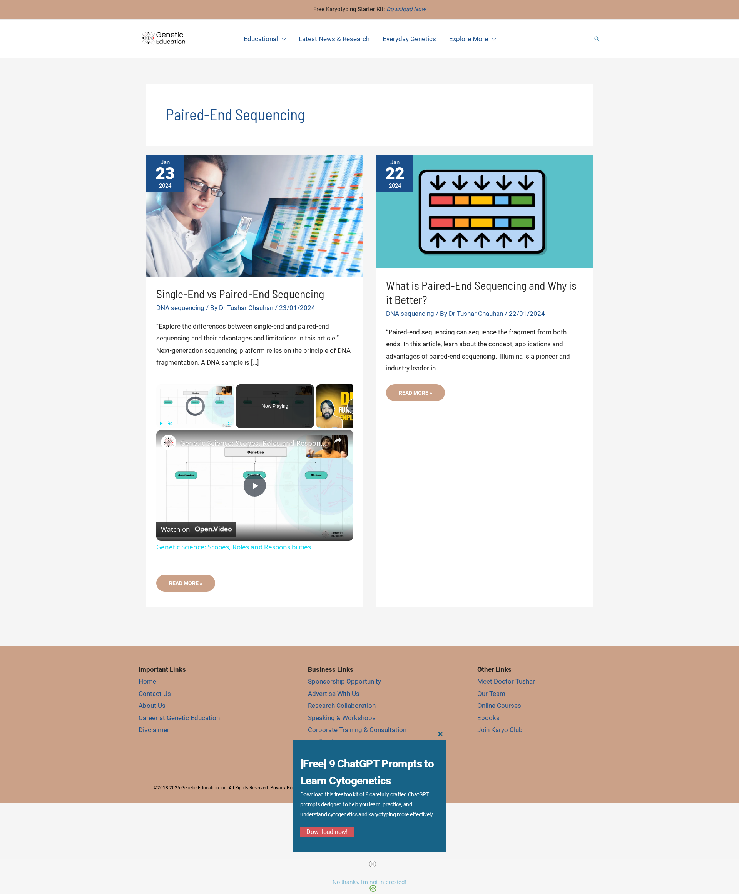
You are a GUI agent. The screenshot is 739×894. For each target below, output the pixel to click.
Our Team (491, 693)
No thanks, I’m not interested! (369, 882)
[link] (168, 442)
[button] (597, 38)
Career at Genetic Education (179, 718)
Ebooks (488, 718)
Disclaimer (154, 730)
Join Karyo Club (500, 730)
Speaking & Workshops (342, 718)
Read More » (185, 586)
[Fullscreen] (229, 423)
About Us (152, 705)
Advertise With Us (333, 693)
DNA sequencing (180, 308)
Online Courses (499, 705)
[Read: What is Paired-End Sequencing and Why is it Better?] (484, 211)
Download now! (327, 832)
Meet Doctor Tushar (506, 681)
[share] (338, 440)
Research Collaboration (342, 705)
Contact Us (155, 693)
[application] (282, 38)
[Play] (161, 423)
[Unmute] (170, 423)
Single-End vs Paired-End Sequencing (240, 293)
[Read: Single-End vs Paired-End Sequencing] (254, 215)
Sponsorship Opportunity (344, 681)
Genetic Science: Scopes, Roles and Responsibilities (253, 443)
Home (147, 681)
